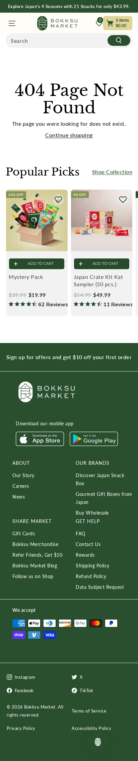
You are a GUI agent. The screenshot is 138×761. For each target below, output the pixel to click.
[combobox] (69, 40)
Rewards (85, 555)
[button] (58, 199)
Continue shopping (69, 135)
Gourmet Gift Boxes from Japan (104, 498)
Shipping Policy (93, 565)
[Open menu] (11, 23)
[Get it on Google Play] (94, 444)
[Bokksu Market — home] (57, 23)
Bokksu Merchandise (35, 544)
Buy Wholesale (92, 513)
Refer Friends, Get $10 (37, 555)
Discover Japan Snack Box (100, 479)
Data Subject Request (100, 587)
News (18, 497)
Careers (20, 486)
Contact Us (88, 544)
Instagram (25, 677)
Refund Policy (91, 576)
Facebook (24, 690)
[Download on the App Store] (40, 444)
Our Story (23, 475)
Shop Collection (112, 172)
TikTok (86, 690)
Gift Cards (23, 533)
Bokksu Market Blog (34, 565)
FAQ (80, 533)
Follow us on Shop (33, 576)
